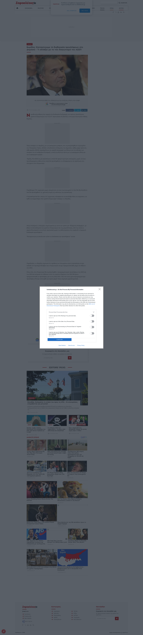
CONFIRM (60, 339)
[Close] (100, 289)
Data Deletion (62, 345)
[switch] (92, 316)
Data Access (71, 345)
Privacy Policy (80, 345)
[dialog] (71, 317)
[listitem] (71, 312)
